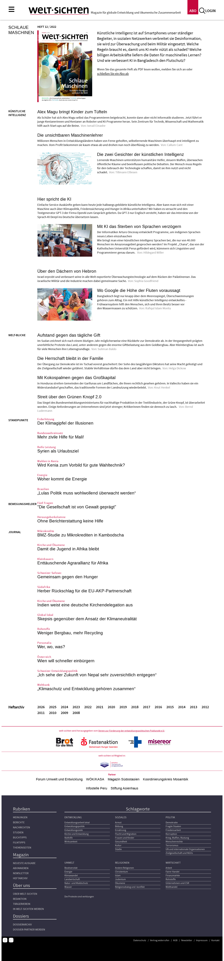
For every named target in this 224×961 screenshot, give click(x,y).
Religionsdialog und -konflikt (130, 886)
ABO (192, 10)
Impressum (202, 940)
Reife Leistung (46, 447)
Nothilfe (68, 837)
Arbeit (169, 867)
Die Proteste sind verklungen (79, 896)
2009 (64, 712)
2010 (52, 712)
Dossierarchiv (22, 924)
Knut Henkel (162, 388)
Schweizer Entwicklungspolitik (57, 671)
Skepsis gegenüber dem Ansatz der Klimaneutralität (87, 619)
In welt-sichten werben (28, 909)
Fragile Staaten (173, 826)
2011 (41, 712)
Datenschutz (139, 940)
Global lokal (45, 615)
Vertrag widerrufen (159, 940)
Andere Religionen (124, 867)
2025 (52, 707)
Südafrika (43, 587)
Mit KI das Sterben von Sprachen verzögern (139, 226)
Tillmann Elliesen (126, 172)
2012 (205, 707)
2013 (193, 707)
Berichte (19, 822)
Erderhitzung (45, 419)
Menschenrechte (174, 841)
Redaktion (20, 899)
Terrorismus (172, 845)
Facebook (5, 940)
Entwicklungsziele (73, 830)
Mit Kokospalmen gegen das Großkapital (76, 377)
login (210, 11)
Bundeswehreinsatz (50, 433)
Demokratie (172, 822)
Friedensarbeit (173, 830)
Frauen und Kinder (124, 837)
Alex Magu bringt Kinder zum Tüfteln (72, 112)
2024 (64, 707)
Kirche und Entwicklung (76, 834)
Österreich (44, 657)
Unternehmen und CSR (177, 883)
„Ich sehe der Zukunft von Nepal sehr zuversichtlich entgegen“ (96, 675)
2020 (111, 707)
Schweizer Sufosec (49, 573)
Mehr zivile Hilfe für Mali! (60, 437)
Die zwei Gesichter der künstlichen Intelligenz (140, 154)
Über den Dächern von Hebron (66, 271)
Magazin (21, 855)
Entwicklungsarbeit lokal (77, 822)
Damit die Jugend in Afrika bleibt (68, 549)
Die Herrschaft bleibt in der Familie (70, 358)
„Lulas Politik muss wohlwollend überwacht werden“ (86, 493)
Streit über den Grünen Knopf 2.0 (69, 397)
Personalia (44, 643)
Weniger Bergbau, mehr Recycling (70, 633)
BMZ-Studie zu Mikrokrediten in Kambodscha (80, 535)
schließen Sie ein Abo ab (113, 74)
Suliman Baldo (107, 349)
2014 (181, 707)
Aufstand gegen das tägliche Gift (68, 335)
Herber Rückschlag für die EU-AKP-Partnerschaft (84, 591)
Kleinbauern (45, 559)
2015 (170, 707)
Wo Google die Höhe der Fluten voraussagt (138, 290)
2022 (88, 707)
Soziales (120, 817)
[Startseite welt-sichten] (58, 10)
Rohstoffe (43, 629)
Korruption (171, 834)
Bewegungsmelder (22, 504)
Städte (118, 849)
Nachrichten (21, 827)
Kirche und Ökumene (51, 545)
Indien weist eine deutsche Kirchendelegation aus (85, 605)
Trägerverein (21, 904)
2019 (123, 707)
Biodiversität (70, 867)
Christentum (121, 871)
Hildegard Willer (153, 253)
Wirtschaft (173, 863)
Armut (118, 822)
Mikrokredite (45, 531)
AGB (175, 940)
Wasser (68, 886)
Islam (118, 875)
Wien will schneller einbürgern (65, 661)
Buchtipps (20, 837)
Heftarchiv (20, 878)
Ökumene (120, 883)
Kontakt (215, 940)
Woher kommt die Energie (62, 479)
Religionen (122, 863)
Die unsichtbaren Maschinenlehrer (70, 135)
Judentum (120, 879)
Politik (170, 817)
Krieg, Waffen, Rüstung (177, 837)
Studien (18, 832)
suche (202, 11)
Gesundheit (121, 841)
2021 (99, 707)
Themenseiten (22, 847)
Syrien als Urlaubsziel (58, 451)
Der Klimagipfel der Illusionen (65, 423)
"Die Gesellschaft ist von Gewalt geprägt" (76, 507)
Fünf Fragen (45, 503)
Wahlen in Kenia (47, 461)
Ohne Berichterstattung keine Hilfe (70, 521)
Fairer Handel (172, 871)
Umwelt (69, 863)
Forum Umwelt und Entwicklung (59, 779)
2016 (158, 707)
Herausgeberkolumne (51, 517)
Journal (14, 532)
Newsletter (20, 873)
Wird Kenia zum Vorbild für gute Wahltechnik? (81, 465)
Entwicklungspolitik (74, 826)
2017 (146, 707)
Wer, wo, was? (51, 647)
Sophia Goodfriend (146, 281)
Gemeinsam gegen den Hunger (67, 577)
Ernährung (120, 830)
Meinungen (20, 817)
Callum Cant (175, 145)
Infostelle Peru (96, 788)
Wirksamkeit (70, 841)
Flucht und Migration (125, 834)
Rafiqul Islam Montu (158, 308)
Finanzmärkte (173, 875)
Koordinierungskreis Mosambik (165, 779)
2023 (76, 707)
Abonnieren (20, 868)
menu (11, 9)
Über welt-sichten (25, 894)
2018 (135, 707)
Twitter (11, 940)
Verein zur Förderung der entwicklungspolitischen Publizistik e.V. (131, 730)
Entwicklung (73, 817)
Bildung (119, 826)
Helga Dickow (177, 368)
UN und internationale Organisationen (185, 849)
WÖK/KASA (95, 779)
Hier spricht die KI (54, 199)
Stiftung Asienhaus (124, 788)
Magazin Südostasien (123, 779)
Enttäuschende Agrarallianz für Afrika (72, 563)
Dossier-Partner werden (29, 929)
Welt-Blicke (17, 335)
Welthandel (171, 886)
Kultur (118, 845)
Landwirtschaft (72, 879)
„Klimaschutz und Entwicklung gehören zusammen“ (86, 689)
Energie (42, 475)
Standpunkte (18, 420)
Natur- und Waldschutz (76, 883)
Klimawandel (71, 875)
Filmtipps (19, 842)
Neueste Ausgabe (24, 863)
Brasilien (43, 489)
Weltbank (43, 685)
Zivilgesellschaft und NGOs (179, 853)
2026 (41, 707)
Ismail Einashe (96, 126)
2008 (76, 712)
